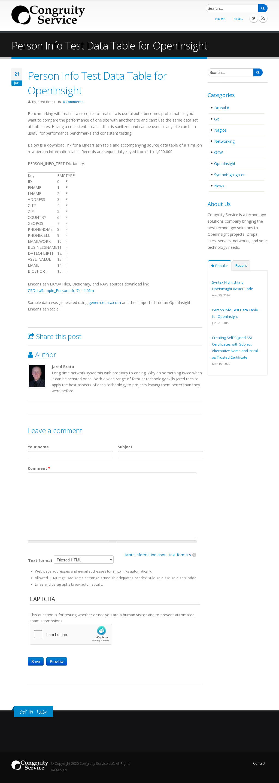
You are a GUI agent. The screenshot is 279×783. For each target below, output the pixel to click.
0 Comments (73, 102)
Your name (38, 446)
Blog (238, 19)
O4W (218, 152)
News (219, 185)
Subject (125, 446)
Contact (259, 763)
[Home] (48, 15)
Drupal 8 (221, 107)
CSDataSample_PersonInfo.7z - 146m (61, 290)
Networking (224, 141)
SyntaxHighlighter (229, 174)
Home (220, 19)
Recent (241, 265)
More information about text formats (158, 554)
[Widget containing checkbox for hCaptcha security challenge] (71, 634)
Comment (39, 468)
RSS (263, 18)
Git (216, 119)
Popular (221, 265)
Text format (41, 560)
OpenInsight (224, 163)
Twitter (254, 18)
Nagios (220, 130)
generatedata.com (105, 302)
